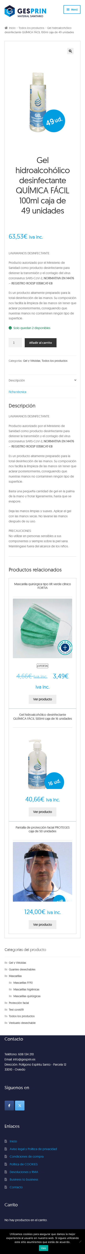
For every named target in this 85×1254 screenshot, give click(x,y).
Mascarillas (15, 976)
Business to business (24, 1179)
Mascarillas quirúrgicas (27, 996)
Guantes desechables (22, 969)
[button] (70, 51)
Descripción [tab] (17, 380)
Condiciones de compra (26, 1156)
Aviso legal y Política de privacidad (33, 1149)
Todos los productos (31, 28)
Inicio (12, 28)
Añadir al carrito (40, 343)
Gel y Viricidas (31, 361)
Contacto (16, 1187)
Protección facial (19, 1003)
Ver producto (42, 699)
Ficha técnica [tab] (17, 392)
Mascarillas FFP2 (23, 982)
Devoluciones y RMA (24, 1172)
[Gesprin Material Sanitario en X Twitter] (20, 1106)
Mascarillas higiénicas (26, 989)
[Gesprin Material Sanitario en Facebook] (9, 1106)
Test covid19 (16, 1009)
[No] (80, 1242)
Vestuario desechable (22, 1023)
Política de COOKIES (24, 1164)
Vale (43, 1248)
